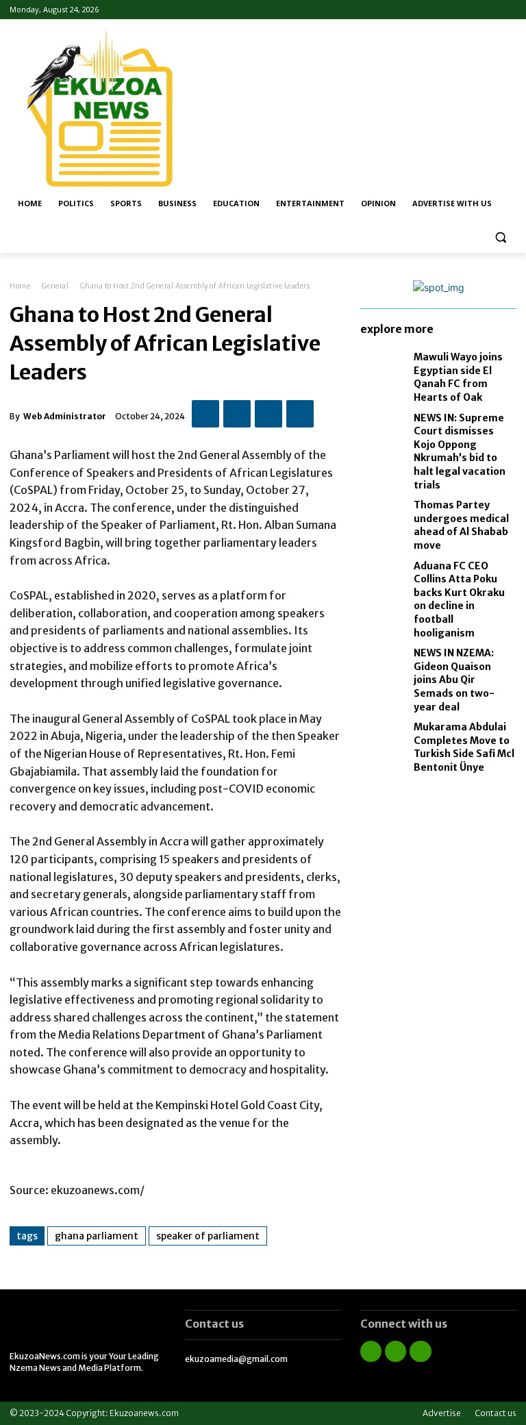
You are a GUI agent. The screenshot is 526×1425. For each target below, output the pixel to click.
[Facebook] (471, 10)
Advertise (442, 1413)
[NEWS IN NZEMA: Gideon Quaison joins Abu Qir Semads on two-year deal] (383, 665)
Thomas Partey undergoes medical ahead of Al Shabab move (461, 525)
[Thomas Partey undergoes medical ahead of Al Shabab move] (383, 517)
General (55, 286)
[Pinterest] (268, 414)
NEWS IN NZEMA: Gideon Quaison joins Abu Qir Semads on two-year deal (454, 679)
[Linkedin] (395, 1351)
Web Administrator (64, 416)
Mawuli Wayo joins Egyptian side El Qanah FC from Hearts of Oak (458, 377)
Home (20, 286)
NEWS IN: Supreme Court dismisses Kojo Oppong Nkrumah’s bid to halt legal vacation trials (459, 451)
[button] (500, 237)
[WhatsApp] (300, 414)
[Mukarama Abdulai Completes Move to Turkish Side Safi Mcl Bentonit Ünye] (383, 739)
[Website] (489, 10)
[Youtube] (508, 10)
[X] (237, 414)
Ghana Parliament (96, 1236)
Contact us (495, 1413)
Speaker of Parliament (208, 1236)
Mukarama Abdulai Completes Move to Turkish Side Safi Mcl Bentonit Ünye (464, 747)
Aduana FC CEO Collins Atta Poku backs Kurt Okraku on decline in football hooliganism (459, 599)
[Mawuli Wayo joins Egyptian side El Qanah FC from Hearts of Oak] (383, 369)
